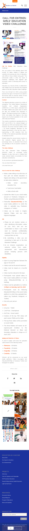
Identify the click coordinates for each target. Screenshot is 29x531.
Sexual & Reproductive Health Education (12, 481)
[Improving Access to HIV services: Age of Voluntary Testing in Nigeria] (8, 411)
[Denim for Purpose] (8, 423)
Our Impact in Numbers (7, 460)
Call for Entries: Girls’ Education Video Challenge (14, 21)
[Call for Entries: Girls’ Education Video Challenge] (14, 34)
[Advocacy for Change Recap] (8, 435)
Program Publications (7, 500)
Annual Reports (6, 497)
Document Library (6, 495)
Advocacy (4, 474)
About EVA (4, 457)
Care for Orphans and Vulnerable (10, 476)
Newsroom (5, 10)
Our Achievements (6, 462)
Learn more (18, 528)
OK (10, 528)
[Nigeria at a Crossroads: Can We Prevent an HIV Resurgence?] (20, 399)
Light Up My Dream (7, 483)
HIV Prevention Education (8, 478)
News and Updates (7, 502)
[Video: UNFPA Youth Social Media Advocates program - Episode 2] (20, 435)
